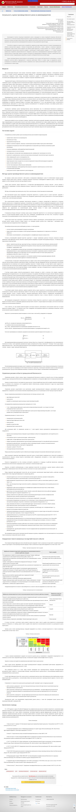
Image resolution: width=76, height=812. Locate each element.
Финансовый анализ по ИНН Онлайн (12, 789)
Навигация (39, 7)
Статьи (11, 799)
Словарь (11, 803)
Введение (69, 16)
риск (16, 771)
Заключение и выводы (69, 39)
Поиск (38, 803)
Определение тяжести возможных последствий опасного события (71, 34)
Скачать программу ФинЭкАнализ (33, 782)
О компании (32, 7)
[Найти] (73, 3)
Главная (4, 7)
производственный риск (23, 771)
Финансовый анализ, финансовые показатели (41, 10)
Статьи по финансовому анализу (21, 10)
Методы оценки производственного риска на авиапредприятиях (71, 23)
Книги (10, 801)
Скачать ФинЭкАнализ (55, 7)
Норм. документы (13, 805)
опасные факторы (33, 771)
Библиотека (10, 7)
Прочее (46, 7)
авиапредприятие (10, 771)
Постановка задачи (71, 19)
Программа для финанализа (21, 7)
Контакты (37, 801)
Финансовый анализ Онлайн (11, 788)
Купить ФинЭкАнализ (67, 7)
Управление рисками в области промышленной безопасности (71, 28)
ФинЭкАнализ (24, 799)
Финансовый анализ (14, 2)
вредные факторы (42, 771)
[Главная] (2, 11)
